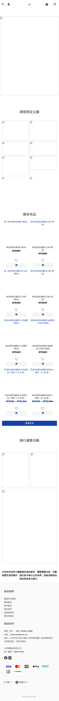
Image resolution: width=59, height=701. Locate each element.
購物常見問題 (10, 598)
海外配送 (8, 605)
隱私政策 (8, 609)
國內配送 (8, 602)
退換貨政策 (9, 612)
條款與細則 (9, 615)
